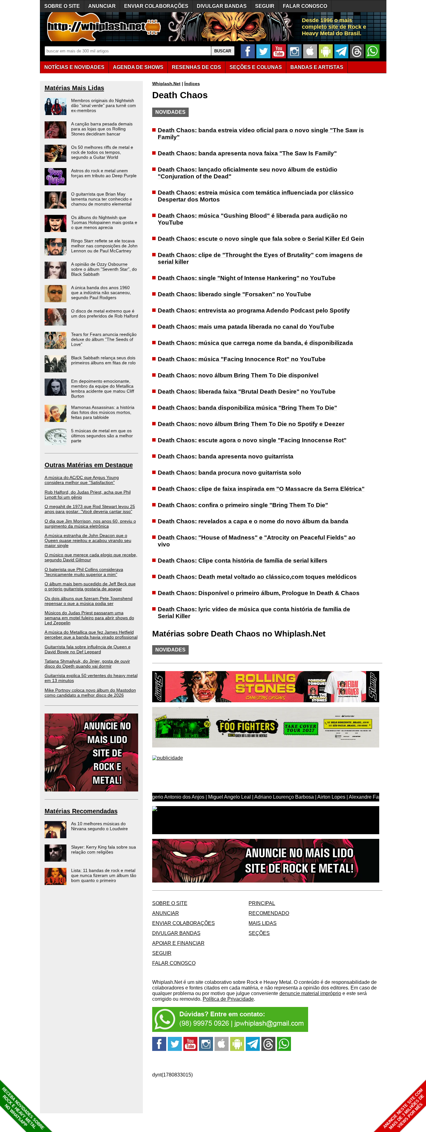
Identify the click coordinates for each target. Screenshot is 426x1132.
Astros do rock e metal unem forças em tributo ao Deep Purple (104, 173)
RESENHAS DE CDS (196, 67)
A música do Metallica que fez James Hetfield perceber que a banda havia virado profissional (91, 635)
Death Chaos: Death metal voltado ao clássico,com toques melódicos (257, 576)
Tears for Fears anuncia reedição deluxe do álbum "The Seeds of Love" (104, 339)
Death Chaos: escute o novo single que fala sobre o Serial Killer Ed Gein (261, 238)
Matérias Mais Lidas (74, 88)
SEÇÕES (256, 67)
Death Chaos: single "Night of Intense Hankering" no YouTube (247, 278)
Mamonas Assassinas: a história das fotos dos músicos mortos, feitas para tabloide (102, 412)
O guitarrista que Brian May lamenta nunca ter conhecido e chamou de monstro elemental (101, 198)
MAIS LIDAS (263, 923)
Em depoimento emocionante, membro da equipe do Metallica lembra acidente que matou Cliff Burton (102, 389)
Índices (192, 83)
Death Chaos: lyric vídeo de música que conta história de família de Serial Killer (254, 612)
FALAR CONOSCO (305, 6)
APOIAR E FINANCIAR (178, 943)
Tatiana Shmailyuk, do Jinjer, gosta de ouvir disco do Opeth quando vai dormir (87, 664)
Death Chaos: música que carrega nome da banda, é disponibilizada (255, 343)
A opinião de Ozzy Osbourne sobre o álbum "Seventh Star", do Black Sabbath (104, 269)
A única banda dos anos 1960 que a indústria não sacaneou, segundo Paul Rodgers (101, 292)
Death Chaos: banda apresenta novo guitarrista (225, 456)
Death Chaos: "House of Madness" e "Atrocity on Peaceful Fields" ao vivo (257, 541)
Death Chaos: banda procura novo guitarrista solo (229, 472)
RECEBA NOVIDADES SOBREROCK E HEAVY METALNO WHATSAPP (23, 1108)
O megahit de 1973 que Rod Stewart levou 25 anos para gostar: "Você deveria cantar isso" (90, 509)
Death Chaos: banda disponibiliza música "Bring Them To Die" (247, 407)
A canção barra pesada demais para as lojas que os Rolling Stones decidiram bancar (102, 128)
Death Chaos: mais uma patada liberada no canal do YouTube (246, 326)
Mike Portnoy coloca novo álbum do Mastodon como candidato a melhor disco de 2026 (90, 693)
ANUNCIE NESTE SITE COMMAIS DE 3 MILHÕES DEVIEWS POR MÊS (403, 1109)
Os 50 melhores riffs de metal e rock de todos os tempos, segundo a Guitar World (102, 152)
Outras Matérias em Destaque (89, 465)
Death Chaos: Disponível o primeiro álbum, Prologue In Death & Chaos (259, 593)
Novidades (170, 112)
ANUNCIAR (102, 6)
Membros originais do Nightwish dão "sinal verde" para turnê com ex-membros (103, 105)
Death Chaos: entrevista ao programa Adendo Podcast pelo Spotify (254, 310)
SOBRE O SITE (62, 6)
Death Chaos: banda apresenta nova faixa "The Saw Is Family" (247, 153)
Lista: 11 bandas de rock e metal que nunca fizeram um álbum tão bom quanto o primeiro (103, 875)
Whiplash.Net (166, 83)
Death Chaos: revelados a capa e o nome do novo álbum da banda (253, 521)
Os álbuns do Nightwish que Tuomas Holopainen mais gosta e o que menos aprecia (104, 222)
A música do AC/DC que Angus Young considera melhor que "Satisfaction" (82, 480)
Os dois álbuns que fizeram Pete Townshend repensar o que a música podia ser (89, 601)
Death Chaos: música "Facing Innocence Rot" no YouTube (242, 359)
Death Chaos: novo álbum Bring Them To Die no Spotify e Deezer (251, 424)
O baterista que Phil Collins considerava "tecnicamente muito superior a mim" (84, 572)
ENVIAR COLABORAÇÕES (156, 6)
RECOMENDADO (269, 913)
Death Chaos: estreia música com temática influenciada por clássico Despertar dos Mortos (256, 196)
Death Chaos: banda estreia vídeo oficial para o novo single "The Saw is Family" (261, 133)
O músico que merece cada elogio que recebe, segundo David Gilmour (91, 557)
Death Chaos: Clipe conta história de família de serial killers (242, 560)
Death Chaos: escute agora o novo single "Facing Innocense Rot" (252, 440)
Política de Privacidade (228, 999)
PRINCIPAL (262, 903)
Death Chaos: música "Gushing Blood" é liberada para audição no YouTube (252, 219)
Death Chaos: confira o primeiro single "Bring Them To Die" (243, 505)
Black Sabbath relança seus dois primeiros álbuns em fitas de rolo (103, 360)
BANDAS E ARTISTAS (316, 67)
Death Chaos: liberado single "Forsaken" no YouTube (234, 294)
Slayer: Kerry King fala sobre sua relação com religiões (103, 849)
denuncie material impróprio (310, 993)
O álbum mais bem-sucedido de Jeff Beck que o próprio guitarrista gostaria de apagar (90, 586)
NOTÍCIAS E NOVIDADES (74, 67)
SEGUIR (264, 6)
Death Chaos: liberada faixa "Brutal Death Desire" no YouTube (247, 391)
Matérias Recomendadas (81, 811)
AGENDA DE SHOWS (138, 67)
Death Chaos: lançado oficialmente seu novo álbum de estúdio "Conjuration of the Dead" (247, 173)
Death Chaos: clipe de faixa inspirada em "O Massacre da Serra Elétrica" (261, 489)
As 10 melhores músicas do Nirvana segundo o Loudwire (99, 826)
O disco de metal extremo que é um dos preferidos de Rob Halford (104, 313)
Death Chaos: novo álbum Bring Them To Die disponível (238, 375)
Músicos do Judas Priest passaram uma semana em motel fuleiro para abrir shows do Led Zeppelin (89, 617)
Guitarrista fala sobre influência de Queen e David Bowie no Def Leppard (88, 649)
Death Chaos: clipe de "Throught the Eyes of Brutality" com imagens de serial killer (260, 258)
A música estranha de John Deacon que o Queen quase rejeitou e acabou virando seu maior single (88, 540)
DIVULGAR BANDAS (222, 6)
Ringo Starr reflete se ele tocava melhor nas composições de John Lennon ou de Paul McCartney (104, 245)
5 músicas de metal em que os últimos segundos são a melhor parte (102, 435)
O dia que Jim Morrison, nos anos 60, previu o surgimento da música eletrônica (90, 524)
